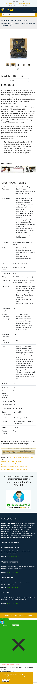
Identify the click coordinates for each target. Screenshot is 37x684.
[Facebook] (14, 1)
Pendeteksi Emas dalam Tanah (9, 466)
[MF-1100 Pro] (18, 65)
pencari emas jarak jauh (7, 464)
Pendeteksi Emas (20, 464)
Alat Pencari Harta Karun (7, 469)
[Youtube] (17, 1)
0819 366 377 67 (13, 572)
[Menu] (34, 9)
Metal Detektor (23, 466)
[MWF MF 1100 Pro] (18, 48)
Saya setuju (5, 681)
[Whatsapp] (20, 1)
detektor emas (5, 461)
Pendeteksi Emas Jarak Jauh (23, 469)
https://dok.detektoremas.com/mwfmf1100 (21, 457)
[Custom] (23, 1)
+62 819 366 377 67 (11, 3)
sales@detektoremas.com (25, 3)
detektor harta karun (16, 461)
